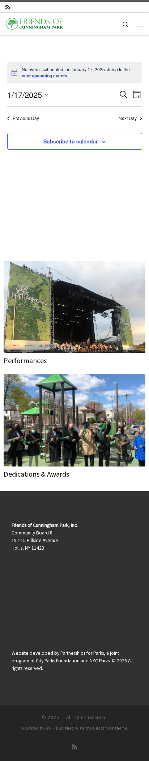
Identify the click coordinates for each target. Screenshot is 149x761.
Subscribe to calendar (70, 141)
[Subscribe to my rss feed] (7, 7)
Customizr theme (110, 728)
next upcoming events (44, 75)
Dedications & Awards (36, 473)
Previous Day (26, 118)
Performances (25, 360)
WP (49, 728)
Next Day (128, 118)
